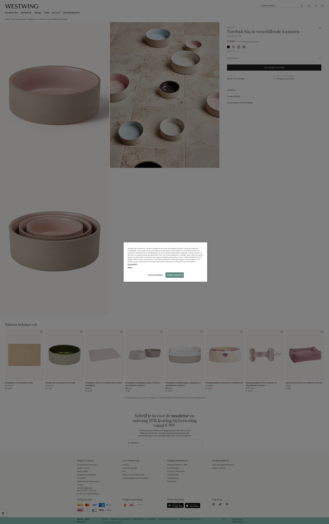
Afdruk (129, 267)
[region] (165, 262)
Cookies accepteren (174, 275)
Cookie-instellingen (155, 275)
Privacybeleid (132, 264)
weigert (135, 262)
